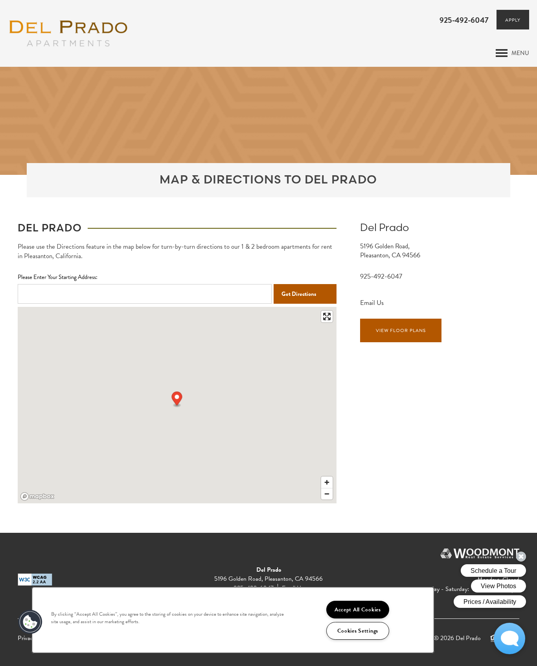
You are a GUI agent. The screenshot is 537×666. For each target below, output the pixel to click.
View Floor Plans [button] (401, 330)
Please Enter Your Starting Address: (57, 277)
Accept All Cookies (358, 609)
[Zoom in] (327, 482)
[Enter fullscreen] (327, 316)
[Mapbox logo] (37, 496)
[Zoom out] (327, 493)
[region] (232, 620)
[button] (513, 19)
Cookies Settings (358, 631)
